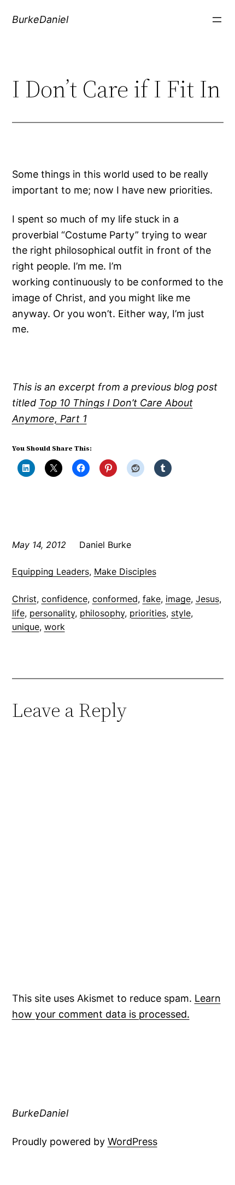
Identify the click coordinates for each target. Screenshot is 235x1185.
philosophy (102, 613)
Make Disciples (125, 571)
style (181, 613)
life (18, 613)
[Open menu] (217, 19)
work (54, 626)
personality (52, 613)
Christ (24, 598)
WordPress (132, 1141)
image (178, 598)
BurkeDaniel (40, 19)
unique (25, 626)
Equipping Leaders (50, 571)
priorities (148, 613)
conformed (115, 598)
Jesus (207, 598)
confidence (64, 598)
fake (152, 598)
